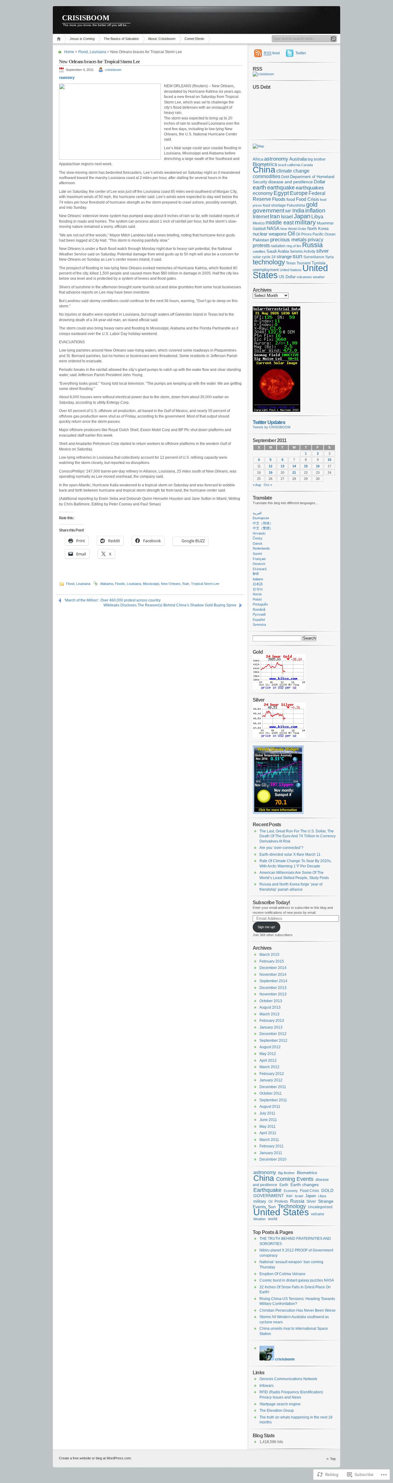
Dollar (319, 181)
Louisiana (98, 52)
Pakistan (261, 240)
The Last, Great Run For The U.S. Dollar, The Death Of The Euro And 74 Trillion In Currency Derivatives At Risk (297, 836)
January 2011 (270, 1153)
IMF (288, 211)
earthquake (281, 187)
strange (284, 256)
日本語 (258, 584)
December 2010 (272, 1159)
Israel (287, 216)
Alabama (106, 584)
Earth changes (304, 1184)
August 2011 (269, 1106)
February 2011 (271, 1146)
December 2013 (272, 988)
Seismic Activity (302, 251)
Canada (307, 165)
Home (60, 39)
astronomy (276, 159)
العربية (257, 513)
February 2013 (271, 1020)
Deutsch (259, 564)
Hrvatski (259, 533)
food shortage (274, 205)
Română (259, 609)
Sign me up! (266, 927)
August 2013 (270, 1007)
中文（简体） (263, 523)
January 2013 (270, 1027)
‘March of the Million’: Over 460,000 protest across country (112, 600)
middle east (280, 222)
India (298, 210)
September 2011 (273, 1100)
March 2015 (269, 954)
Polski (257, 599)
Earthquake (267, 1190)
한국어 (258, 589)
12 (270, 466)
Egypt (281, 193)
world (272, 1219)
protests (261, 245)
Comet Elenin (194, 39)
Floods (120, 584)
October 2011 (270, 1093)
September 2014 (273, 981)
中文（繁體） (263, 528)
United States (281, 1212)
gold (311, 204)
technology (269, 262)
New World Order (293, 229)
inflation (315, 210)
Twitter (300, 53)
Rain (185, 584)
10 (329, 459)
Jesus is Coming (82, 39)
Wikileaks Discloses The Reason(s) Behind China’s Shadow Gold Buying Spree (169, 605)
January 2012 (270, 1080)
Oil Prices (304, 234)
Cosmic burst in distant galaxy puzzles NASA (296, 1280)
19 (270, 472)
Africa (258, 159)
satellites (259, 251)
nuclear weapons (270, 233)
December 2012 (272, 1034)
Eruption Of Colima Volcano (282, 1274)
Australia (298, 159)
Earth (283, 1185)
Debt (285, 177)
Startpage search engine (280, 1404)
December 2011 (272, 1087)
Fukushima (296, 205)
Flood (83, 52)
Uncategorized (320, 1207)
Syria (329, 257)
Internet (261, 216)
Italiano (258, 579)
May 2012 (267, 1054)
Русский (259, 614)
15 (306, 466)
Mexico (259, 223)
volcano (317, 1214)
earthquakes (310, 188)
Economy (291, 1191)
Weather (259, 1219)
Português (260, 604)
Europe (299, 193)
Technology (292, 1206)
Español (259, 619)
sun (297, 256)
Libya (317, 216)
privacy (315, 239)
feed (272, 53)
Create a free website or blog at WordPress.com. (95, 1458)
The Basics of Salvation (121, 39)
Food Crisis (307, 199)
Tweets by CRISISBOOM (271, 427)
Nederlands (261, 548)
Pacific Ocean (324, 234)
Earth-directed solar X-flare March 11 (290, 854)
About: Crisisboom (161, 39)
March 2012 (269, 1067)
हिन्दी (256, 574)
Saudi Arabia (278, 251)
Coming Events (294, 1179)
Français (259, 559)
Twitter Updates (269, 422)
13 (282, 466)
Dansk (258, 543)
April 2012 (268, 1060)
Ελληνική (260, 569)
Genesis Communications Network (288, 1379)
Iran (275, 216)
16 (318, 466)
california (293, 165)
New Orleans (171, 584)
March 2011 (269, 1140)
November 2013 (272, 994)
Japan (302, 216)
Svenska (259, 624)
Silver (311, 1201)
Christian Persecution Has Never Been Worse (297, 1310)
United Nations (291, 270)
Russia (312, 245)
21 (294, 472)
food (290, 199)
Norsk (257, 594)
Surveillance (313, 257)
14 (294, 466)
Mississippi (151, 584)
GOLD (327, 1190)
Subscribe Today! (271, 902)
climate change (292, 170)
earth (259, 187)
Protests (281, 1201)
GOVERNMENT (268, 1195)
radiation (278, 246)
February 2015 (271, 961)
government (268, 210)
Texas (291, 263)
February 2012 (271, 1074)
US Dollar (287, 276)
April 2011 (267, 1133)
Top (333, 1459)
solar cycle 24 (264, 257)
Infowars (266, 1386)
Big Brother (286, 1173)
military (305, 222)
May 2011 (267, 1126)
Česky (258, 538)
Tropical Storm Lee (205, 584)
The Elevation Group (276, 1410)
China (264, 169)
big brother (317, 159)
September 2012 (273, 1040)
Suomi (257, 553)
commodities (266, 176)
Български (261, 518)
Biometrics (265, 164)
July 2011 (267, 1113)
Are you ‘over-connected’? (281, 848)
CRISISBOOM (86, 18)
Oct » (268, 485)
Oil (291, 233)
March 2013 (269, 1014)
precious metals (288, 240)
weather (319, 277)
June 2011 (268, 1120)
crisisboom (113, 70)
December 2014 (272, 968)
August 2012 (270, 1047)
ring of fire (293, 246)
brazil (282, 165)
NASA (273, 228)
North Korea (318, 228)
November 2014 (272, 974)
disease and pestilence (290, 182)
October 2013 (270, 1001)
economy (263, 193)
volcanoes (304, 277)
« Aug (257, 485)
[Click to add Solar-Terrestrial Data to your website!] (276, 410)
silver (322, 251)
